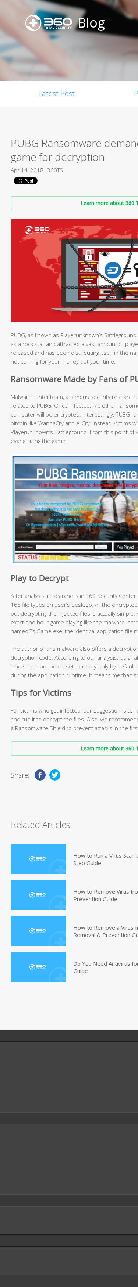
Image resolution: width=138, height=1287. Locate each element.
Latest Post (56, 93)
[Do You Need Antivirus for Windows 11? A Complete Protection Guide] (38, 967)
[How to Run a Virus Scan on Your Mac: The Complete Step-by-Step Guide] (38, 859)
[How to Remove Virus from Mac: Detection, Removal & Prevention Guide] (38, 895)
